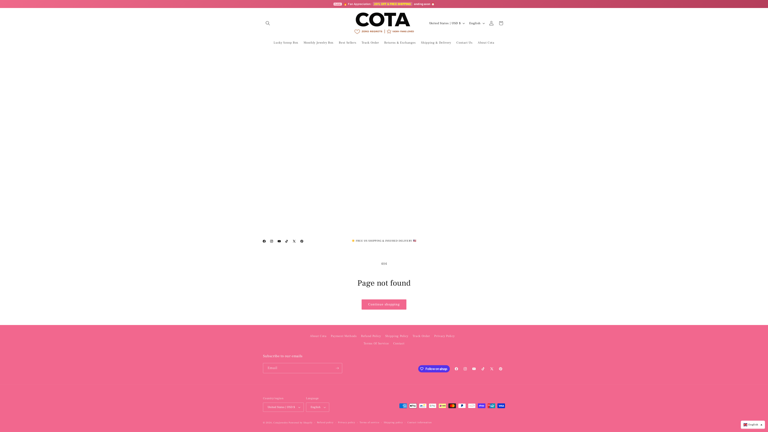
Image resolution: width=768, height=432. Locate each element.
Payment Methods (344, 336)
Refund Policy (371, 336)
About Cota (318, 336)
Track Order (421, 336)
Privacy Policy (444, 336)
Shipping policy (393, 422)
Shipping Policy (396, 336)
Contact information (419, 422)
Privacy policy (346, 422)
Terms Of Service (376, 343)
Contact (399, 343)
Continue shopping (384, 304)
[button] (268, 23)
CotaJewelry (280, 422)
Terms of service (369, 422)
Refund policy (325, 422)
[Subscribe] (337, 368)
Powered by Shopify (300, 422)
